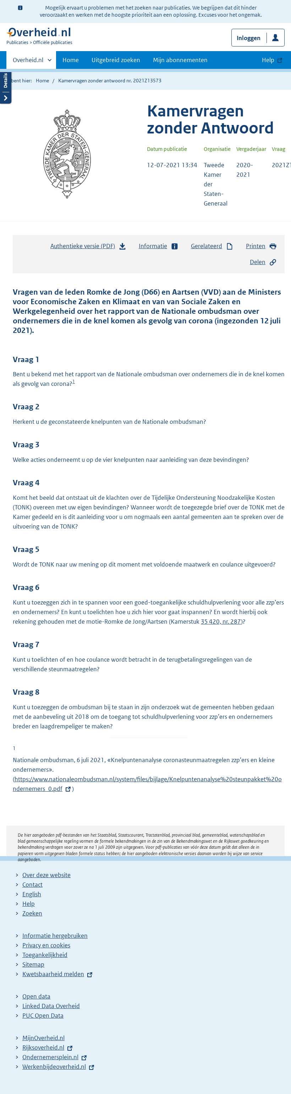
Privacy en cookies (46, 945)
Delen (257, 262)
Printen (255, 246)
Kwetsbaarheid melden (53, 974)
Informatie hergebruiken (55, 936)
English (31, 894)
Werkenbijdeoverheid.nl (54, 1067)
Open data (36, 996)
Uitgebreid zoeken (116, 60)
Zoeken (32, 913)
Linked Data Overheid (51, 1006)
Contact (32, 884)
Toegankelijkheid (44, 955)
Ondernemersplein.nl (50, 1057)
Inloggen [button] (248, 38)
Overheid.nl (28, 62)
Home (70, 60)
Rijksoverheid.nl (43, 1047)
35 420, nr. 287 (221, 621)
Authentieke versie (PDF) (84, 248)
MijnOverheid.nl (43, 1038)
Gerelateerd (206, 246)
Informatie (153, 246)
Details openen (5, 86)
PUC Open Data (43, 1015)
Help (28, 904)
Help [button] (268, 60)
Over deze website (46, 875)
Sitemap (33, 964)
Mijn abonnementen (180, 60)
